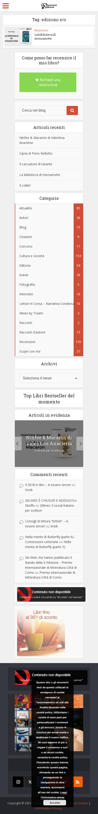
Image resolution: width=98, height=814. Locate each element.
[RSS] (77, 781)
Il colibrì (25, 185)
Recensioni (41, 30)
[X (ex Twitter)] (30, 781)
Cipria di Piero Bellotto (35, 153)
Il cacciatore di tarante (35, 164)
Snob (29, 490)
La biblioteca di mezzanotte (45, 36)
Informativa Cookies (74, 803)
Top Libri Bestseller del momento (49, 399)
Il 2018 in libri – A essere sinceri (48, 485)
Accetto (55, 803)
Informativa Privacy (48, 808)
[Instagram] (18, 781)
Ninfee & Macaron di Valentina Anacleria (49, 440)
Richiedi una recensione (50, 82)
